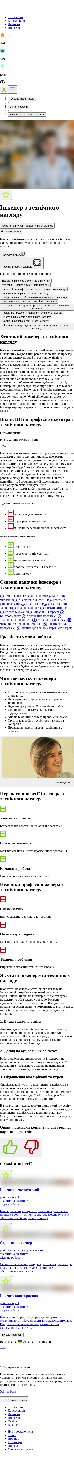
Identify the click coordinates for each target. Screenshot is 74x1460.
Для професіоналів (20, 1431)
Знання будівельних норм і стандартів (47, 628)
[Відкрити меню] (12, 89)
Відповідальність (28, 607)
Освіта (12, 1421)
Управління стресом (46, 612)
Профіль (13, 1445)
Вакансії (13, 1424)
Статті (12, 1435)
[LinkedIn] (26, 1458)
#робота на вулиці (12, 225)
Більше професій (12, 1334)
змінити (5, 1348)
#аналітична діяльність (39, 225)
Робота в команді (16, 612)
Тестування (15, 17)
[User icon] (4, 90)
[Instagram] (2, 1458)
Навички (14, 24)
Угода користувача (20, 1449)
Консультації (16, 20)
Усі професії (8, 1391)
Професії (14, 27)
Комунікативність (57, 607)
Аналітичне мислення (33, 600)
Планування (34, 603)
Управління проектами (42, 616)
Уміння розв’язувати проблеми (26, 595)
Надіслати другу (11, 254)
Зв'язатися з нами (16, 1400)
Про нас (13, 1438)
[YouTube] (11, 1458)
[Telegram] (16, 1458)
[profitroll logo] (19, 10)
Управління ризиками (52, 619)
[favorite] (6, 195)
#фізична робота (11, 231)
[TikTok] (7, 1458)
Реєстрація (15, 1442)
